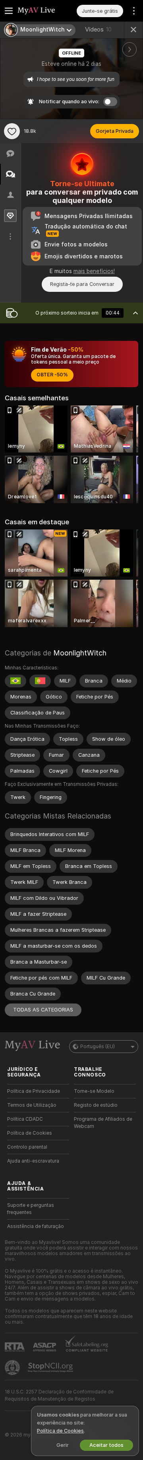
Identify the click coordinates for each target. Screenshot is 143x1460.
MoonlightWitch (79, 653)
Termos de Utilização (31, 1105)
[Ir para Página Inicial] (44, 10)
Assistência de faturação (35, 1226)
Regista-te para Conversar (82, 284)
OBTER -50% (52, 375)
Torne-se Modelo (94, 1091)
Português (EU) (97, 1046)
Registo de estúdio (96, 1105)
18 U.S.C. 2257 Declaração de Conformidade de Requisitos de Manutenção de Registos (59, 1395)
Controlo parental (27, 1147)
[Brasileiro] (15, 681)
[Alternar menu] (8, 11)
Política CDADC (25, 1119)
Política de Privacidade (33, 1091)
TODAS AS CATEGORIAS (43, 1010)
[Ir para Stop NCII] (51, 1367)
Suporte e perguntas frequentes (30, 1208)
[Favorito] (12, 131)
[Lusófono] (40, 681)
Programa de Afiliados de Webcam (103, 1122)
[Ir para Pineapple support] (13, 1367)
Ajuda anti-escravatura (33, 1161)
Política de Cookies (29, 1133)
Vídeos (98, 29)
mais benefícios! (94, 271)
